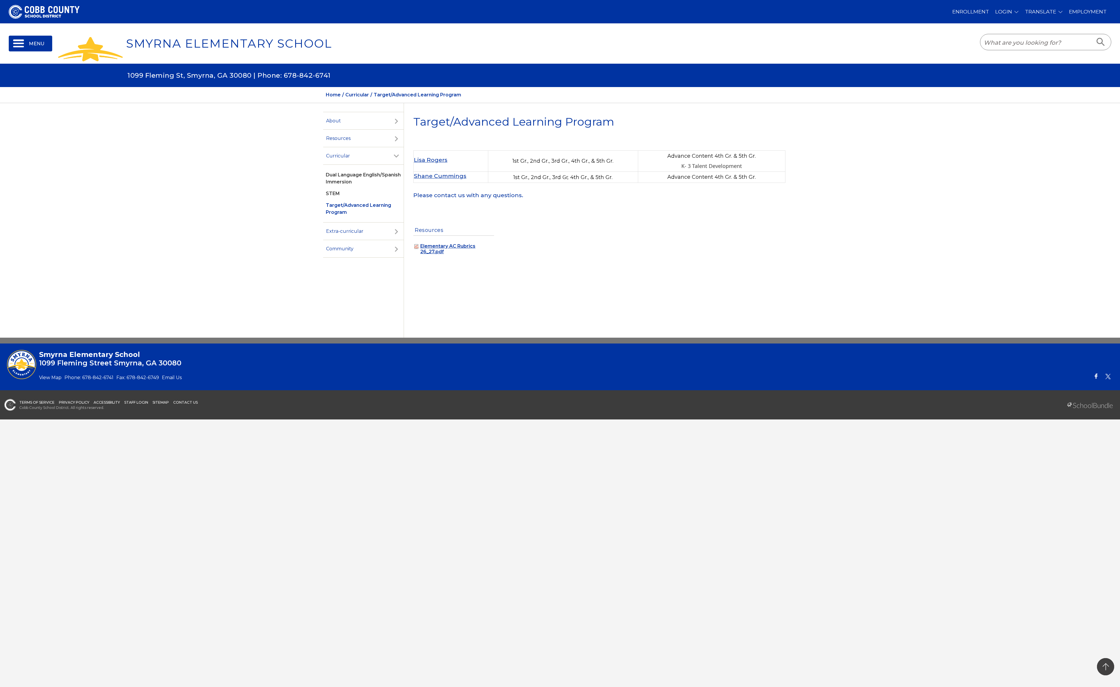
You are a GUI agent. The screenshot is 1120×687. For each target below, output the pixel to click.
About (333, 121)
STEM (333, 193)
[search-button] (1101, 42)
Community (340, 248)
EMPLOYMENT (1088, 11)
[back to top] (1105, 666)
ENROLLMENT (970, 11)
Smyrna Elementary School (229, 43)
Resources (338, 138)
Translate (1040, 11)
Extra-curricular (344, 231)
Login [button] (1003, 11)
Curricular (338, 156)
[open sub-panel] (396, 120)
